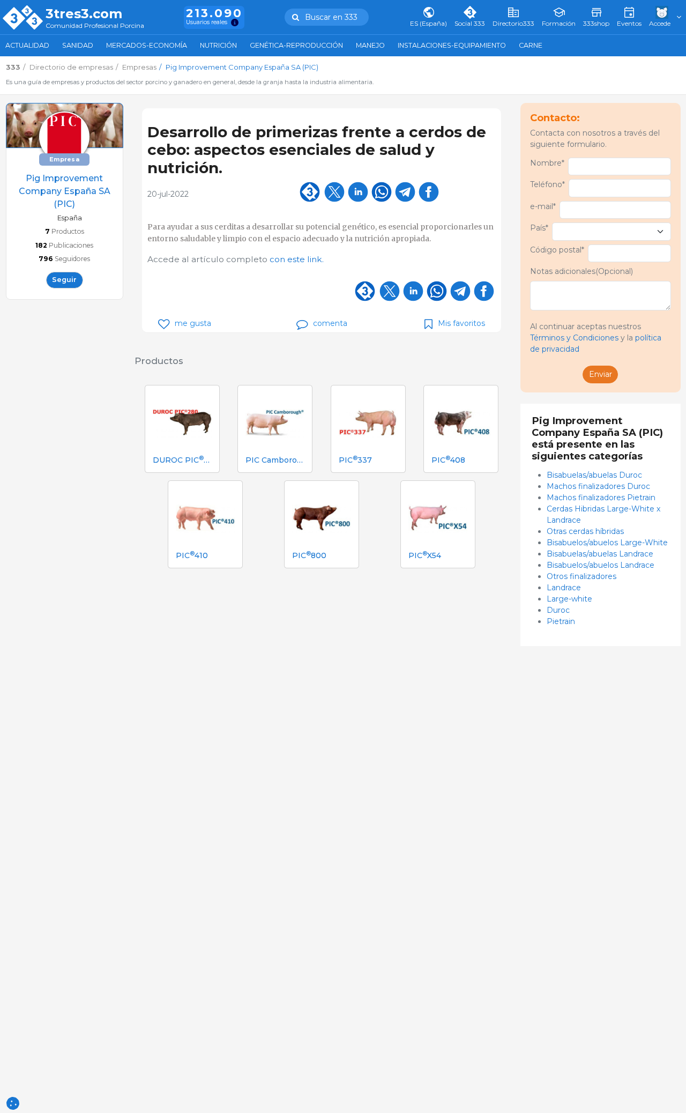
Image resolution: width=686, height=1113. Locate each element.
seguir (64, 280)
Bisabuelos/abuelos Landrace (600, 565)
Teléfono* (547, 184)
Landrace (564, 587)
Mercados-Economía (146, 45)
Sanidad (77, 45)
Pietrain (561, 621)
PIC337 (355, 460)
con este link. (297, 259)
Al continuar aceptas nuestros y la (595, 338)
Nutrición (218, 45)
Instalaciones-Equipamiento (452, 45)
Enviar (600, 374)
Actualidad (27, 45)
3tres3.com (84, 14)
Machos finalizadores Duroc (598, 486)
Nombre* (547, 163)
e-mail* (543, 206)
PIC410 (192, 555)
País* (539, 228)
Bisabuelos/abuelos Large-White (607, 542)
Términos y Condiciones (574, 338)
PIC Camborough (274, 460)
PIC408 (448, 460)
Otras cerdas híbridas (585, 531)
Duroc (558, 610)
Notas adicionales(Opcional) (581, 271)
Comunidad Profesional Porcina (95, 26)
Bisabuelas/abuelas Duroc (594, 475)
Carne (530, 45)
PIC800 (309, 555)
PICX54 (424, 555)
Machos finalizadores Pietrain (601, 497)
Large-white (569, 599)
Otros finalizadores (581, 576)
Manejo (370, 45)
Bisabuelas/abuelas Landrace (600, 554)
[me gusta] (163, 324)
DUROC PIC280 (182, 460)
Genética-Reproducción (296, 45)
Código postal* (557, 250)
